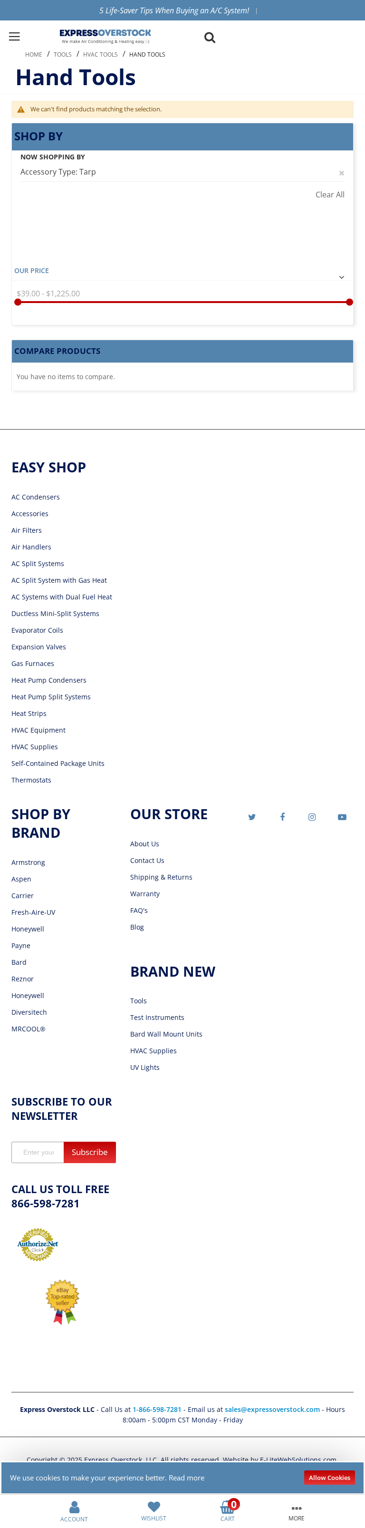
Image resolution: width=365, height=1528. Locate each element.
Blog (137, 926)
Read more (186, 1477)
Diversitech (29, 1012)
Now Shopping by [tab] (52, 156)
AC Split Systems (37, 563)
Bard (19, 962)
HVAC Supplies (34, 746)
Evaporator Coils (37, 630)
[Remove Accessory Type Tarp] (342, 171)
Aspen (21, 878)
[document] (182, 1477)
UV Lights (145, 1067)
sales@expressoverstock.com (272, 1409)
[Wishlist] (154, 1506)
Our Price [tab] (31, 270)
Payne (20, 945)
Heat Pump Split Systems (51, 696)
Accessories (29, 513)
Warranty (145, 893)
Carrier (22, 895)
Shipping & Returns (161, 877)
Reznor (22, 978)
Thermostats (31, 779)
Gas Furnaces (32, 663)
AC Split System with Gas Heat (59, 580)
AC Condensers (35, 496)
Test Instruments (157, 1017)
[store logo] (105, 37)
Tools (63, 54)
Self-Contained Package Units (58, 763)
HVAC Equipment (38, 730)
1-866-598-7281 (158, 1409)
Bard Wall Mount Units (166, 1033)
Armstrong (28, 862)
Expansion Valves (38, 646)
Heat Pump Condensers (48, 680)
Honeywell (27, 928)
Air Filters (26, 530)
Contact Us (147, 860)
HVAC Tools (100, 54)
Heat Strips (29, 713)
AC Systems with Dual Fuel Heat (61, 596)
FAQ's (139, 910)
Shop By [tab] (38, 136)
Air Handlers (31, 546)
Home (33, 54)
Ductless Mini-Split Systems (55, 613)
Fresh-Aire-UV (33, 912)
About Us (144, 843)
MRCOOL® (28, 1028)
